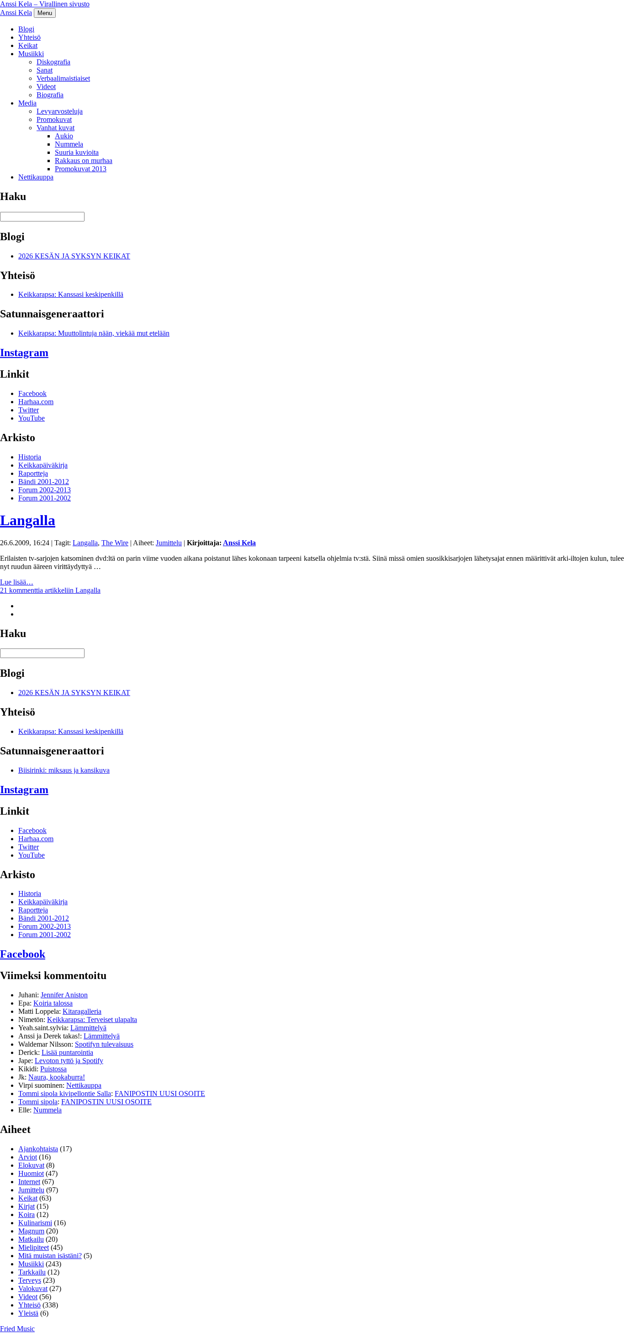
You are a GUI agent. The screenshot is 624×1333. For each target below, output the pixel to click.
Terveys (29, 1280)
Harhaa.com (35, 402)
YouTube (31, 418)
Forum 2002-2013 (44, 490)
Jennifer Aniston (64, 995)
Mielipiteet (33, 1247)
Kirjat (26, 1206)
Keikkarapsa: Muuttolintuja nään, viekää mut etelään (93, 333)
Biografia (50, 95)
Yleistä (28, 1313)
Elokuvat (31, 1165)
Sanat (45, 70)
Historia (29, 457)
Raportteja (33, 473)
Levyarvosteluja (60, 111)
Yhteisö (29, 37)
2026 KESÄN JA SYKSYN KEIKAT (74, 256)
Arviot (27, 1157)
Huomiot (31, 1173)
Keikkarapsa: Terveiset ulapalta (92, 1019)
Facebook (32, 393)
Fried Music (17, 1329)
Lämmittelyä (88, 1028)
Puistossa (53, 1069)
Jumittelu (169, 543)
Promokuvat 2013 (80, 169)
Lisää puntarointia (67, 1052)
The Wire (114, 543)
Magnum (31, 1231)
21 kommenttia (50, 590)
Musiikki (31, 54)
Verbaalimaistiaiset (63, 78)
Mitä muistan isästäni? (50, 1255)
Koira (26, 1214)
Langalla (27, 520)
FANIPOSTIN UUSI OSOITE (160, 1093)
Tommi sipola (38, 1102)
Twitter (28, 410)
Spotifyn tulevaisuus (104, 1044)
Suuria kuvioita (77, 152)
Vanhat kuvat (55, 128)
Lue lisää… (16, 582)
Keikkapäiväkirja (43, 465)
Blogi (26, 29)
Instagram (24, 352)
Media (27, 103)
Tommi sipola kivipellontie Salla (64, 1093)
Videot (46, 86)
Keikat (27, 45)
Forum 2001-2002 (44, 498)
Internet (29, 1181)
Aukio (64, 136)
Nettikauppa (35, 177)
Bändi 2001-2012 (43, 481)
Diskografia (53, 62)
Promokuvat (54, 119)
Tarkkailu (32, 1272)
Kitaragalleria (82, 1011)
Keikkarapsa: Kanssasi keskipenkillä (70, 294)
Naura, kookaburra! (56, 1077)
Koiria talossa (53, 1003)
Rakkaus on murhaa (83, 160)
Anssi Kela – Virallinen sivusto (45, 4)
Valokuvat (33, 1288)
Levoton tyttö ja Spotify (69, 1060)
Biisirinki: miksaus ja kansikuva (64, 770)
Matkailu (31, 1239)
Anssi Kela (16, 12)
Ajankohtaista (38, 1149)
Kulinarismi (35, 1223)
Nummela (69, 144)
